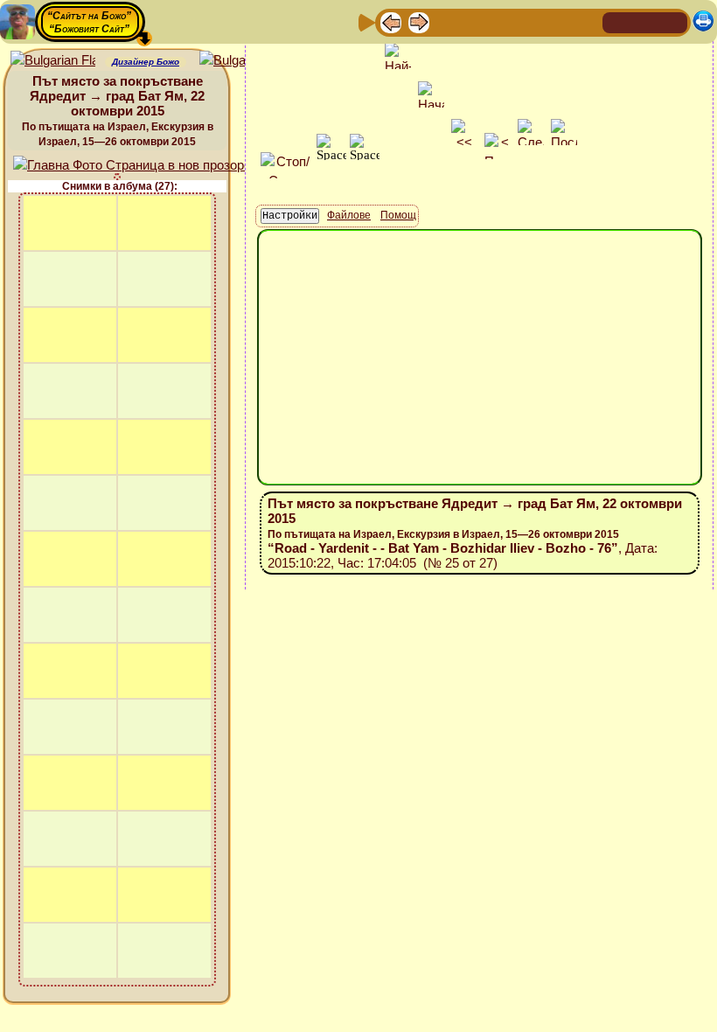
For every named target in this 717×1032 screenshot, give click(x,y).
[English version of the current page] (53, 60)
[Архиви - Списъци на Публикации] (446, 21)
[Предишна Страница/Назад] (390, 21)
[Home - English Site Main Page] (673, 21)
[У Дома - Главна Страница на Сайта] (617, 21)
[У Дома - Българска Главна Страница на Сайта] (645, 21)
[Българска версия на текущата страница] (242, 60)
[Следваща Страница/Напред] (418, 21)
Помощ (398, 215)
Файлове (349, 215)
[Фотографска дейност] (530, 21)
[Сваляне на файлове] (558, 21)
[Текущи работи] (502, 21)
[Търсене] (586, 21)
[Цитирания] (474, 21)
